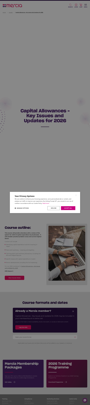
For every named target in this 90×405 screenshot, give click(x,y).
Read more (46, 203)
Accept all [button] (68, 208)
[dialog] (45, 202)
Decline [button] (53, 208)
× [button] (76, 195)
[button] (22, 208)
